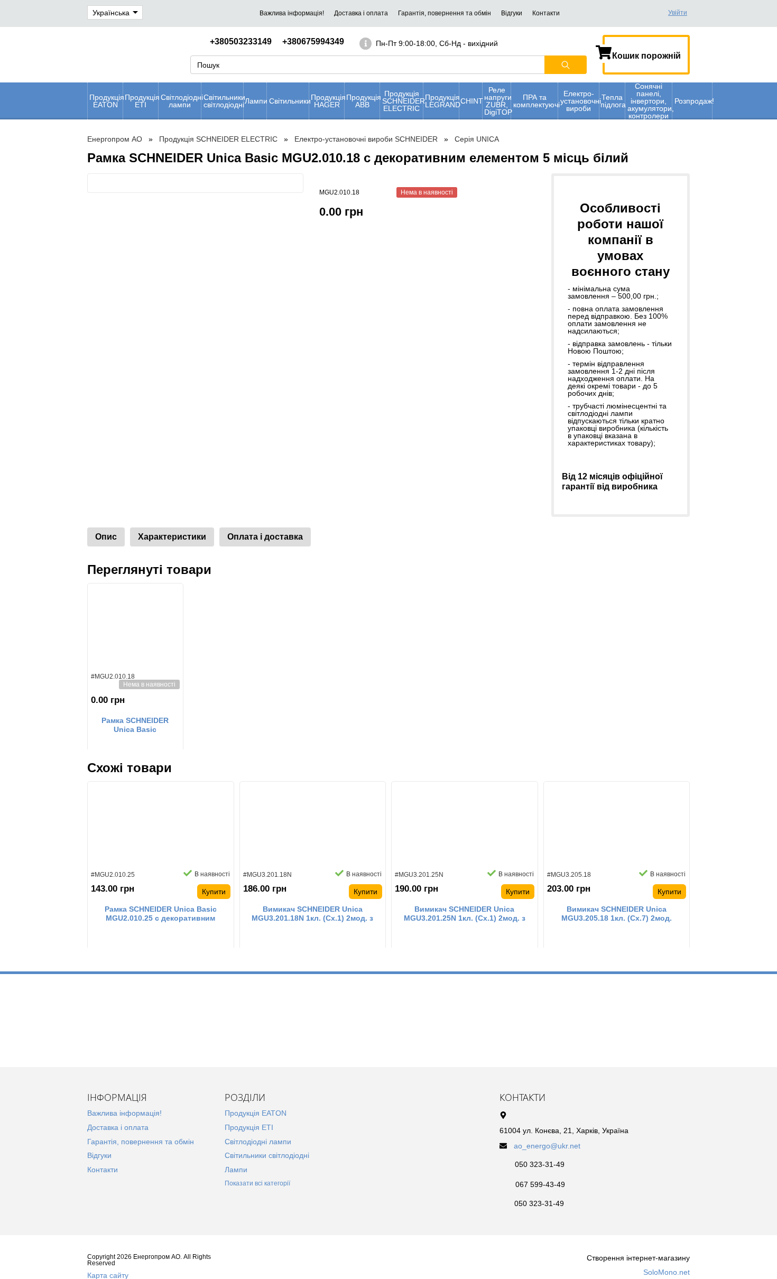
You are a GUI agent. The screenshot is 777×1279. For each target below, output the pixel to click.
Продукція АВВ (363, 101)
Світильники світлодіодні (223, 101)
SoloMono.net (666, 1272)
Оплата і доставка (265, 536)
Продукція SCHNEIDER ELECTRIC (402, 101)
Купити (214, 891)
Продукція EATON (106, 101)
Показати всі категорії (257, 1183)
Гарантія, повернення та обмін (444, 13)
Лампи (255, 101)
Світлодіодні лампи (181, 101)
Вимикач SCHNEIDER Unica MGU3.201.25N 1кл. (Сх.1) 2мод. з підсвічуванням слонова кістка (464, 914)
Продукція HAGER (327, 101)
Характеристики (172, 536)
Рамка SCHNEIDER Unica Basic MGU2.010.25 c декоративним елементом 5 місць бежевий (161, 914)
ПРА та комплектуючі (535, 101)
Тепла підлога (612, 101)
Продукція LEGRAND (442, 101)
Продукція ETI (141, 101)
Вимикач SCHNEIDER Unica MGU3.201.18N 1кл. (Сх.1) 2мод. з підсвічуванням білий (312, 914)
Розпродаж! (693, 101)
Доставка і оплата (361, 13)
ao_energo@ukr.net (547, 1146)
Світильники (289, 101)
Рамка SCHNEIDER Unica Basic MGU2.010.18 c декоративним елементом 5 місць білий (135, 725)
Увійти (677, 12)
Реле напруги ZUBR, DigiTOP (497, 101)
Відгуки (511, 13)
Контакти (546, 13)
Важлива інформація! (292, 13)
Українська (111, 12)
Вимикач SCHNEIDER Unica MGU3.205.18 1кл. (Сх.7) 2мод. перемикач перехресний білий (616, 914)
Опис (106, 536)
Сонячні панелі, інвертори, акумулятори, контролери (649, 100)
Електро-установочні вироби (579, 101)
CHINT (471, 101)
